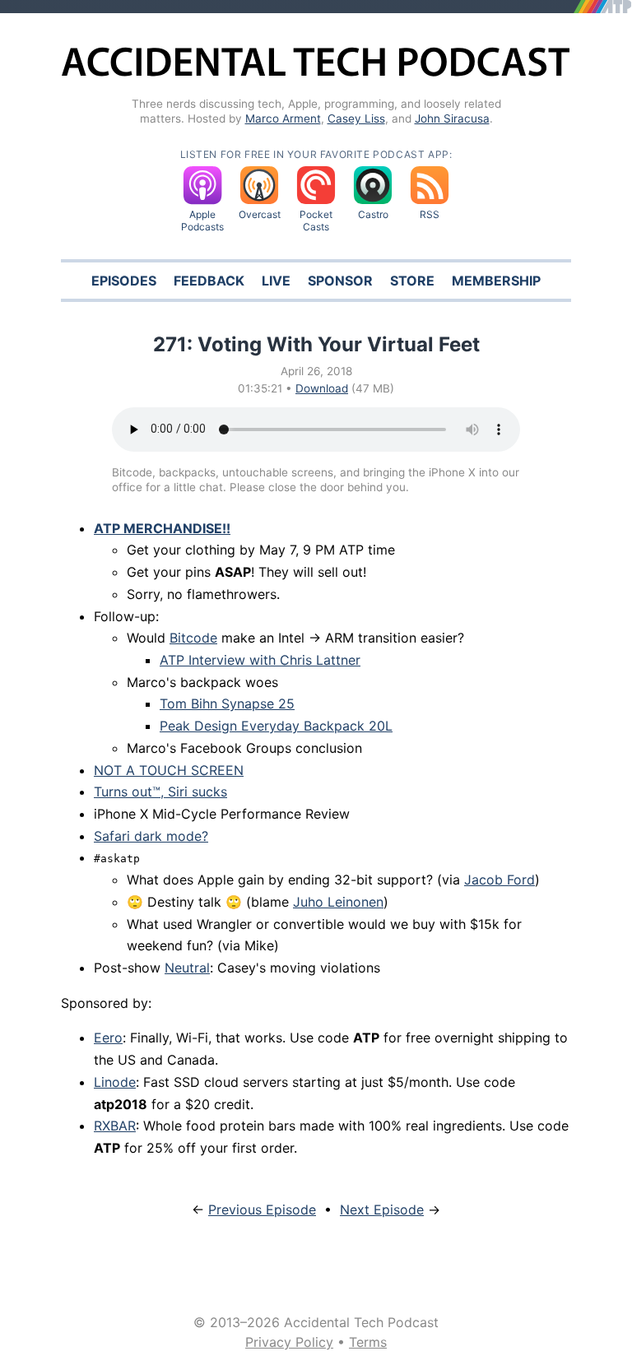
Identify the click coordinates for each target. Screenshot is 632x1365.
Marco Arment (283, 118)
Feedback (209, 280)
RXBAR (115, 1125)
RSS (429, 214)
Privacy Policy (289, 1342)
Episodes (123, 280)
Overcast (260, 214)
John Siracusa (452, 118)
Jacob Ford (499, 879)
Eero (108, 1037)
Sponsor (340, 280)
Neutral (187, 967)
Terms (368, 1342)
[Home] (316, 74)
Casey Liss (356, 118)
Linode (115, 1082)
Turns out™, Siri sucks (160, 791)
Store (412, 280)
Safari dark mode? (151, 836)
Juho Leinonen (338, 902)
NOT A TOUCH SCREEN (169, 770)
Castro (373, 214)
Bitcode (193, 637)
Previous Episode (262, 1209)
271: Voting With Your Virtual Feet (316, 344)
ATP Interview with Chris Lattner (260, 660)
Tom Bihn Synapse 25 (227, 703)
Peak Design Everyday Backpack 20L (276, 725)
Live (276, 280)
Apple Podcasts (202, 220)
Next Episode (382, 1209)
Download (321, 388)
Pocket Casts (316, 220)
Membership (496, 280)
